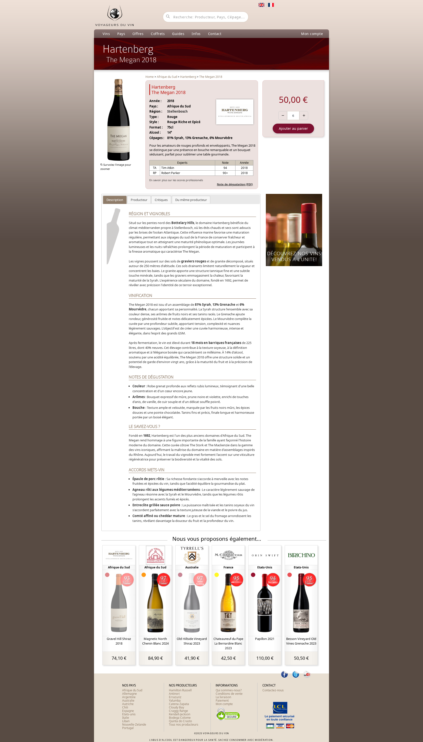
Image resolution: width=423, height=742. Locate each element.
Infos (196, 33)
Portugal (128, 728)
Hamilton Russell (180, 690)
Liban (125, 721)
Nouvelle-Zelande (134, 724)
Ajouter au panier (293, 128)
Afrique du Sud (132, 690)
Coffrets (158, 33)
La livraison (223, 697)
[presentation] (114, 199)
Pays (121, 33)
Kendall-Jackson (179, 714)
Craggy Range (178, 711)
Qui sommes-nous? (229, 690)
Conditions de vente (229, 694)
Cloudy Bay (176, 707)
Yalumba (175, 700)
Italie (125, 718)
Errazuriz (175, 697)
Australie (128, 700)
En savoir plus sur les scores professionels (176, 180)
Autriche (128, 704)
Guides (178, 33)
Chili (125, 707)
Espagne (128, 711)
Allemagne (129, 694)
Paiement (222, 700)
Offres (137, 33)
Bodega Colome (180, 718)
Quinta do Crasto (180, 721)
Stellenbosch (177, 111)
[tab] (115, 200)
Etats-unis (129, 714)
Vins (106, 33)
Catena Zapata (179, 704)
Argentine (129, 697)
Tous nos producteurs (183, 724)
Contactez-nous (273, 690)
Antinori (174, 694)
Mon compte (312, 33)
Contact (215, 33)
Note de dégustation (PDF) (235, 184)
